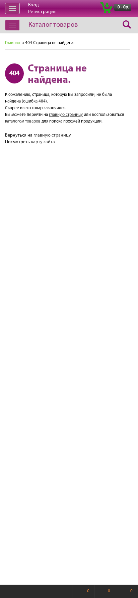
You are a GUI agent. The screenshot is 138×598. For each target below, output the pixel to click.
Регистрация (42, 11)
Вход (33, 5)
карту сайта (43, 142)
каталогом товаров (23, 121)
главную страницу (66, 115)
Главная (12, 43)
